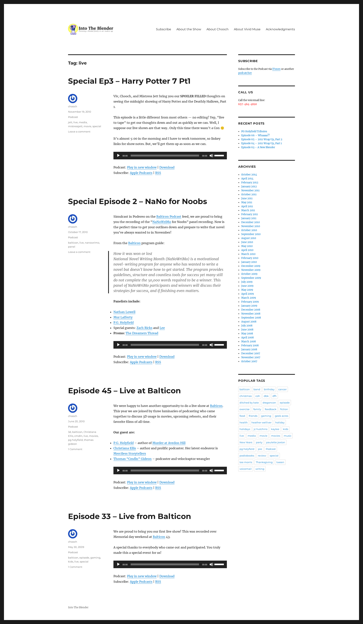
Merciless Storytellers (129, 453)
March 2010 (248, 254)
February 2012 (249, 182)
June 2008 (247, 329)
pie (260, 448)
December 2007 (250, 353)
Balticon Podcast (168, 216)
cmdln (78, 435)
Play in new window (142, 167)
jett (70, 122)
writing (259, 468)
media (83, 122)
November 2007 (250, 357)
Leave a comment (79, 131)
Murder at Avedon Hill (168, 443)
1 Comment (75, 449)
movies (93, 435)
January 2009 (249, 305)
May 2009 (247, 289)
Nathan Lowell (124, 312)
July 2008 (246, 325)
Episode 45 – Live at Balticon (124, 390)
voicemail (246, 468)
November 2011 (250, 190)
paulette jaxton (275, 442)
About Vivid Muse (247, 29)
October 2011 (249, 194)
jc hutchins (260, 429)
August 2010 (248, 238)
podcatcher (245, 73)
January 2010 (249, 262)
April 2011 (247, 206)
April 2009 (247, 293)
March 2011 (248, 210)
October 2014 (249, 174)
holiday (280, 422)
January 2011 (248, 218)
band (257, 389)
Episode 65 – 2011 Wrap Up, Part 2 (261, 139)
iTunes (276, 69)
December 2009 (250, 266)
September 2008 (251, 317)
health (244, 422)
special (96, 126)
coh (257, 395)
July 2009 (247, 282)
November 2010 (250, 226)
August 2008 (248, 321)
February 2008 (250, 345)
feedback (270, 409)
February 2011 (249, 214)
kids (70, 561)
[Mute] (211, 155)
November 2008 (250, 313)
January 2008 (249, 349)
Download (167, 167)
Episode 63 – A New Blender (258, 147)
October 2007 (249, 361)
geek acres (281, 415)
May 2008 (247, 333)
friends (253, 415)
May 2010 (247, 246)
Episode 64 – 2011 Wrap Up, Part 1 (261, 143)
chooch (72, 106)
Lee (162, 328)
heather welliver (261, 422)
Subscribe (163, 29)
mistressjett (75, 126)
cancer (282, 389)
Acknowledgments (280, 29)
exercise (245, 409)
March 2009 (248, 297)
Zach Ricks (144, 328)
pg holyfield (75, 439)
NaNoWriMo (161, 222)
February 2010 (249, 258)
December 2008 (250, 309)
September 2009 (251, 278)
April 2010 (247, 250)
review (262, 455)
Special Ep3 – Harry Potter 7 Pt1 (129, 81)
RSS (158, 173)
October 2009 (249, 274)
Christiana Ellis (124, 448)
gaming (95, 557)
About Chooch (217, 29)
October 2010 (249, 230)
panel (71, 246)
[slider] (219, 155)
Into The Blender (78, 607)
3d (69, 431)
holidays (245, 429)
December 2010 (250, 222)
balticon (73, 242)
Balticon (134, 243)
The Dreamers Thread (142, 333)
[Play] (118, 155)
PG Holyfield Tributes (254, 131)
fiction (284, 409)
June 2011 (247, 198)
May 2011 (246, 202)
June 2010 (247, 242)
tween (280, 462)
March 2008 (248, 341)
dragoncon (269, 402)
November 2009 (251, 270)
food (242, 415)
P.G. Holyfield (123, 322)
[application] (170, 155)
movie (87, 126)
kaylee (275, 429)
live (75, 122)
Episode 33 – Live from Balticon (129, 516)
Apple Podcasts (141, 173)
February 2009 (250, 301)
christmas (246, 395)
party (259, 442)
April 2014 (247, 178)
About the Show (188, 29)
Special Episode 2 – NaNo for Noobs (137, 201)
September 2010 (251, 234)
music (287, 435)
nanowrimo (92, 242)
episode (84, 557)
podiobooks (247, 455)
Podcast (73, 116)
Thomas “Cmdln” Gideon (132, 459)
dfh (274, 395)
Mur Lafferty (123, 317)
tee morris (246, 462)
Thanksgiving (264, 462)
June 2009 (247, 285)
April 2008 (247, 337)
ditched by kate (249, 402)
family (257, 409)
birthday (269, 389)
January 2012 (249, 186)
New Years (246, 442)
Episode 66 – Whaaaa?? (255, 135)
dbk (266, 395)
